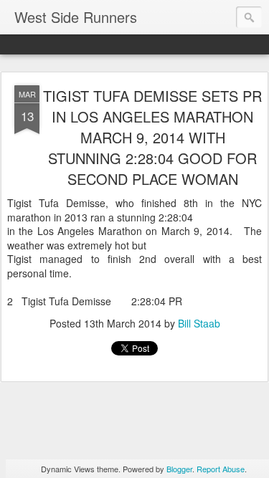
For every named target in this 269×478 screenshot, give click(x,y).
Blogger (179, 468)
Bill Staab (199, 323)
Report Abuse (221, 468)
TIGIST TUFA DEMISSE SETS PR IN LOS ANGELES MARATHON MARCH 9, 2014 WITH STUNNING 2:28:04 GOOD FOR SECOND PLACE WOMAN (152, 137)
